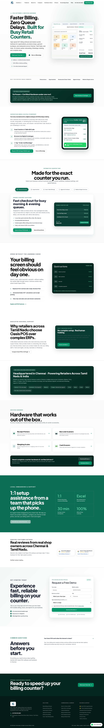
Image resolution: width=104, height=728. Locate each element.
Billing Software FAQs (65, 716)
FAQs (72, 2)
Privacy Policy (82, 716)
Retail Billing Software (47, 706)
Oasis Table (81, 23)
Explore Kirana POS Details (22, 230)
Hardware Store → (85, 463)
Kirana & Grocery (57, 24)
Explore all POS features (18, 304)
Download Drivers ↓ (85, 459)
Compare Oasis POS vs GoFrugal (21, 351)
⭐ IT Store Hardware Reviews (86, 708)
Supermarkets (36, 189)
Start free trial (88, 2)
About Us (33, 2)
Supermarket (65, 23)
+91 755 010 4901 (78, 2)
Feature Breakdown (65, 710)
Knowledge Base (64, 2)
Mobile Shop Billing (47, 714)
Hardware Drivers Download (85, 710)
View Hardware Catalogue (82, 95)
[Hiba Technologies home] (12, 3)
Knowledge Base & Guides (85, 712)
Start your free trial (18, 55)
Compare (40, 2)
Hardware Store (48, 2)
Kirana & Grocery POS (47, 708)
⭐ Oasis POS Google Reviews (86, 706)
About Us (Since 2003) (66, 706)
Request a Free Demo (84, 714)
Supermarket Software (47, 710)
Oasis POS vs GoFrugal (66, 708)
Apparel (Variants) (73, 23)
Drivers (56, 2)
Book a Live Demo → (63, 344)
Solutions (19, 2)
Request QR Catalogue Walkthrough (21, 151)
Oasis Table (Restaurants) (48, 716)
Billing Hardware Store (65, 712)
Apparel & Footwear (65, 189)
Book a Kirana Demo (39, 230)
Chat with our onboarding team (20, 521)
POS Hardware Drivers (65, 714)
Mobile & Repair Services (81, 189)
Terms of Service (83, 718)
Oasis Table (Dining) (50, 189)
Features (27, 2)
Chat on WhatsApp (36, 55)
